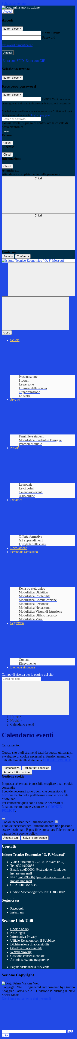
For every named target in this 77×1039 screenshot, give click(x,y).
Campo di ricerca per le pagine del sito (27, 674)
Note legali (17, 933)
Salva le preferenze (35, 837)
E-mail (46, 99)
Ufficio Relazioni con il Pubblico (32, 940)
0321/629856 (25, 865)
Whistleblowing (21, 952)
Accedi (7, 11)
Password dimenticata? (17, 45)
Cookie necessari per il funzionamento (28, 822)
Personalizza (11, 767)
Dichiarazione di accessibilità (29, 944)
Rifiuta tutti (36, 767)
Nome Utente (51, 33)
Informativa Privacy (23, 936)
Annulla (8, 256)
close (6, 332)
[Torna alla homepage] (38, 261)
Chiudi (7, 142)
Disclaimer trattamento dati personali (26, 998)
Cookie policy (19, 929)
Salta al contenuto (14, 3)
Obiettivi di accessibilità (26, 948)
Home (14, 717)
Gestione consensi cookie (27, 956)
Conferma (23, 256)
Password (48, 37)
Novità (14, 720)
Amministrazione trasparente (29, 959)
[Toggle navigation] (35, 313)
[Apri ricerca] (41, 279)
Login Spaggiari (40, 115)
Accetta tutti (17, 772)
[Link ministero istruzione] (21, 7)
